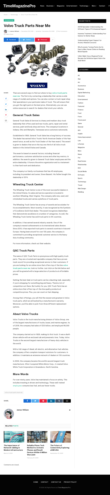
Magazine (60, 6)
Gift (79, 130)
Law (79, 140)
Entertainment (71, 6)
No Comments (62, 31)
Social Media (82, 171)
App (79, 79)
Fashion (80, 103)
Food (79, 113)
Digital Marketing (84, 92)
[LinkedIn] (6, 109)
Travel (80, 185)
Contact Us (56, 482)
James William (14, 31)
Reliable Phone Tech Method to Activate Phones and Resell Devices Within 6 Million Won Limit (37, 450)
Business (50, 6)
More (93, 6)
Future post (82, 120)
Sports (80, 178)
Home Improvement (84, 137)
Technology (83, 6)
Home (35, 482)
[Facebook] (6, 98)
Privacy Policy (70, 482)
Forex (80, 116)
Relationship (82, 164)
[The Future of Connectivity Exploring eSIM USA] (60, 437)
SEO (79, 168)
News (42, 6)
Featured (81, 106)
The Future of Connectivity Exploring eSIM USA (59, 447)
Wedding (81, 192)
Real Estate (82, 161)
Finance (80, 110)
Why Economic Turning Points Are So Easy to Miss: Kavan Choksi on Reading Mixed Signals (91, 49)
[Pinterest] (6, 115)
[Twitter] (6, 104)
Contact (102, 6)
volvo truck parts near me (14, 392)
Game (80, 123)
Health (80, 134)
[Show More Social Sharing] (52, 40)
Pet (79, 158)
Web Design (82, 188)
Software (81, 175)
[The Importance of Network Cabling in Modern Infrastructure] (14, 437)
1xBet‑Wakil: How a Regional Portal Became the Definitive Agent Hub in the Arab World (91, 58)
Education (81, 96)
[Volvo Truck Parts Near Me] (37, 66)
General (80, 127)
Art (79, 82)
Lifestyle (81, 144)
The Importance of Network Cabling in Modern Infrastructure (13, 447)
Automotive (82, 86)
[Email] (6, 120)
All (79, 75)
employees (17, 386)
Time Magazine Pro (64, 487)
